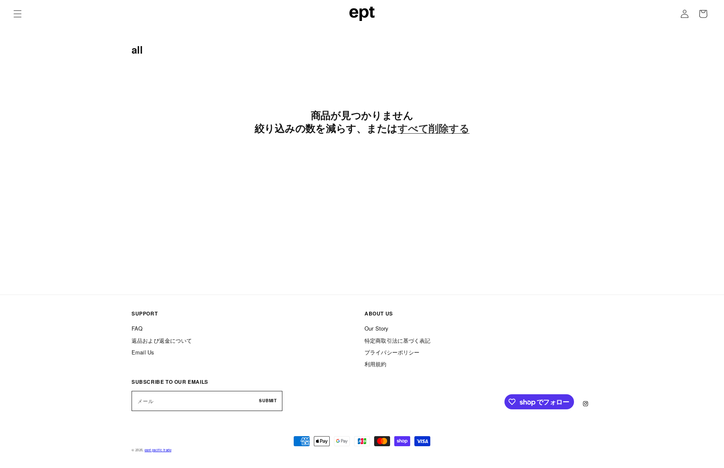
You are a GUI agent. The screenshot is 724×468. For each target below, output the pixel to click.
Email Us (143, 352)
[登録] (262, 400)
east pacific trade (158, 449)
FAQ (137, 328)
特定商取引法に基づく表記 (398, 340)
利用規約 (376, 364)
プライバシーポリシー (392, 352)
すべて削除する (433, 128)
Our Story (376, 328)
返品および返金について (162, 340)
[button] (17, 14)
